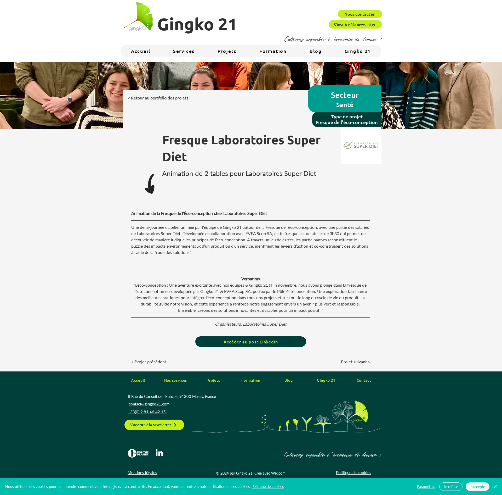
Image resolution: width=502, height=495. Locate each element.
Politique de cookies (268, 486)
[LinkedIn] (159, 453)
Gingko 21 (197, 23)
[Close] (496, 486)
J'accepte (477, 487)
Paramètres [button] (426, 486)
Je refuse (451, 487)
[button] (357, 51)
